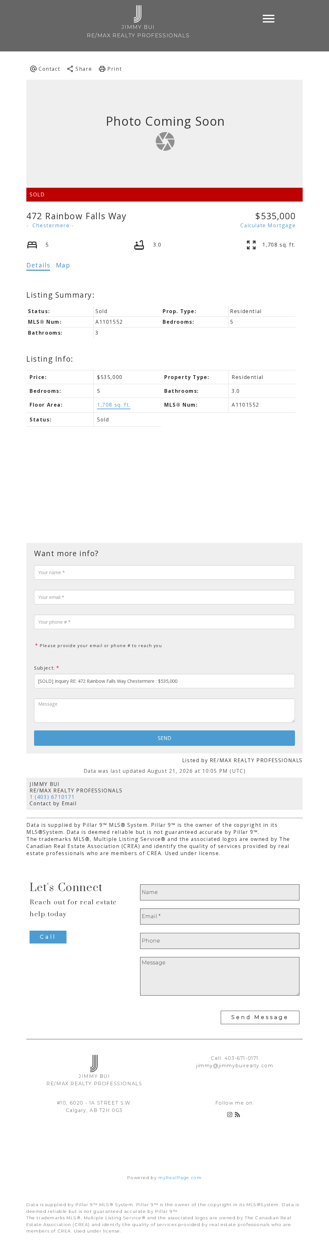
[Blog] (239, 1115)
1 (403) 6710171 (52, 796)
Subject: (44, 668)
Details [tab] (38, 265)
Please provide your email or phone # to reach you (100, 645)
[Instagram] (231, 1115)
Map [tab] (63, 265)
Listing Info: (50, 359)
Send (164, 738)
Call (48, 937)
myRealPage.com (179, 1177)
